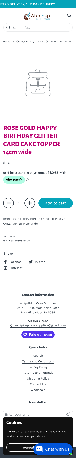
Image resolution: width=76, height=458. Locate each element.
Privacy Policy (38, 367)
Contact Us (38, 384)
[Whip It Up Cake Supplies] (37, 16)
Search (38, 356)
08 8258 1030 (38, 320)
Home (7, 41)
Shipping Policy (38, 378)
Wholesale (38, 390)
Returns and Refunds (38, 372)
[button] (8, 203)
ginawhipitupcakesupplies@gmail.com (38, 325)
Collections (23, 41)
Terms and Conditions (38, 361)
